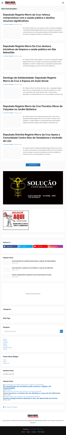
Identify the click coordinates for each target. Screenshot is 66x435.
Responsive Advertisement (33, 293)
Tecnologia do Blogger (11, 407)
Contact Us (6, 363)
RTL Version (41, 432)
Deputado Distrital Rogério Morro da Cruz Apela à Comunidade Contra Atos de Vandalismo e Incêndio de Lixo (32, 137)
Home (4, 339)
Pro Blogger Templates (36, 429)
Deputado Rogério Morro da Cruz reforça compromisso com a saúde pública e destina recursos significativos (29, 17)
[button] (2, 2)
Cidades (5, 342)
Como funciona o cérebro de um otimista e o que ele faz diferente (32, 268)
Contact (34, 432)
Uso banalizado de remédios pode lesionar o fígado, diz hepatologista (34, 261)
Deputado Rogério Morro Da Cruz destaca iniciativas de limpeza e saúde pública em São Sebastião (29, 49)
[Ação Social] (55, 249)
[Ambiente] (25, 249)
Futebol (5, 346)
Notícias (5, 340)
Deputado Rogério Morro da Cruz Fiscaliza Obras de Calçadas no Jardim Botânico (33, 108)
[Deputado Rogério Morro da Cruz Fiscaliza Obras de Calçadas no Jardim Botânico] (12, 121)
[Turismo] (10, 249)
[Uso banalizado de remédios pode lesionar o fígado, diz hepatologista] (7, 262)
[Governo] (40, 249)
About (4, 361)
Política (5, 349)
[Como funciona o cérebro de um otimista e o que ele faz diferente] (7, 269)
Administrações (7, 347)
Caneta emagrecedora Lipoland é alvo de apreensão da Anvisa (31, 275)
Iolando (5, 344)
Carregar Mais (32, 165)
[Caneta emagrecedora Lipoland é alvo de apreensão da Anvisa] (7, 276)
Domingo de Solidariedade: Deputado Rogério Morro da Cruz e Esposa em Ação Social (29, 79)
